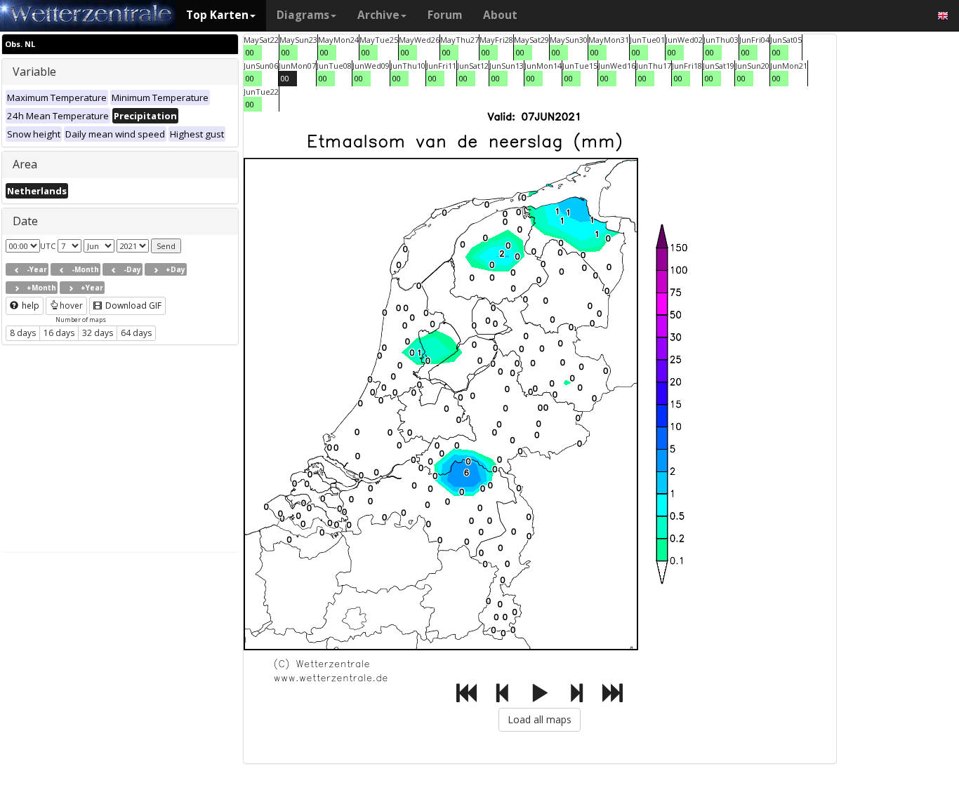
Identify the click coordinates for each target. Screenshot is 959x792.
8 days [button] (23, 333)
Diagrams (303, 15)
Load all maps (539, 719)
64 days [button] (136, 333)
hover (71, 305)
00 (250, 52)
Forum (445, 15)
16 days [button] (59, 333)
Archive (378, 15)
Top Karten (217, 15)
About (500, 15)
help (29, 305)
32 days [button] (97, 333)
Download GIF (132, 305)
